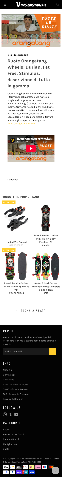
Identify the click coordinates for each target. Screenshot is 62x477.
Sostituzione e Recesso (15, 389)
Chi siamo (8, 379)
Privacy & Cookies (13, 399)
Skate (6, 429)
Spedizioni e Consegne (15, 384)
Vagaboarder (15, 458)
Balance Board (11, 439)
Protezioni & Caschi (14, 434)
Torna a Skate (32, 311)
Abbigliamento (11, 444)
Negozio (7, 369)
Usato (6, 448)
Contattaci (9, 374)
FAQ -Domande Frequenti (16, 394)
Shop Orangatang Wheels (21, 123)
